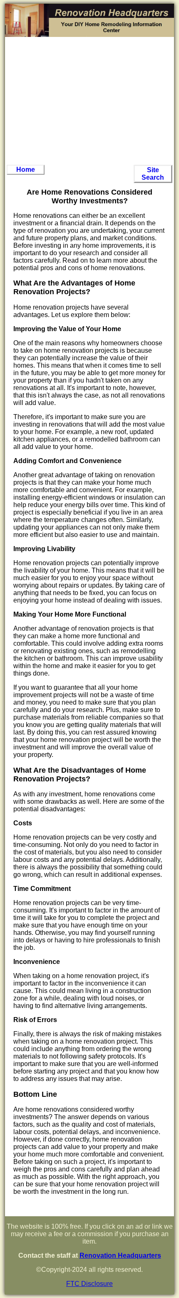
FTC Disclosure (89, 1283)
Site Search (153, 173)
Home (25, 169)
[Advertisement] (89, 101)
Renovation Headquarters (120, 1255)
